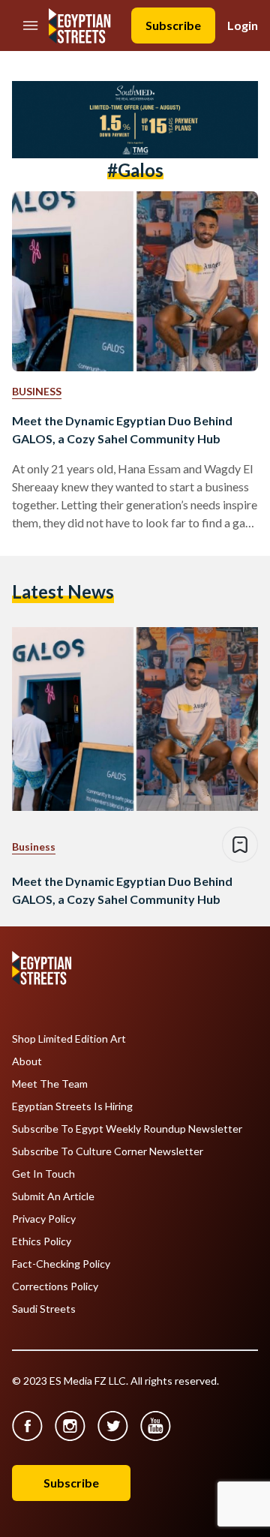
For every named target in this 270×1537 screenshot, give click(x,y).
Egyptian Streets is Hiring (72, 1106)
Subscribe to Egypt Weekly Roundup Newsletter (127, 1129)
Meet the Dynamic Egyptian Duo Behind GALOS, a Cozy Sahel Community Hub (122, 429)
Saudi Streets (44, 1309)
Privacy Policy (44, 1219)
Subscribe (173, 25)
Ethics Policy (41, 1241)
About (27, 1061)
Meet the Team (50, 1084)
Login (242, 25)
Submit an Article (53, 1196)
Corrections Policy (55, 1286)
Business (37, 391)
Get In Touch (43, 1174)
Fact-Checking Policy (61, 1264)
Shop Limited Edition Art (69, 1039)
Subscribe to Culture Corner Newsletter (107, 1151)
